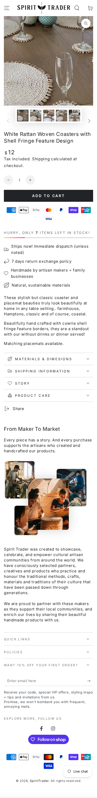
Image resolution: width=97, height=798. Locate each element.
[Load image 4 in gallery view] (61, 115)
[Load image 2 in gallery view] (35, 115)
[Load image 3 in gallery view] (48, 115)
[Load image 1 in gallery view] (22, 115)
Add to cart (48, 195)
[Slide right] (89, 121)
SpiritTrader (39, 781)
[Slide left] (8, 121)
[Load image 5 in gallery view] (74, 115)
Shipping (41, 158)
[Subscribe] (90, 680)
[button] (77, 8)
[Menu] (6, 8)
